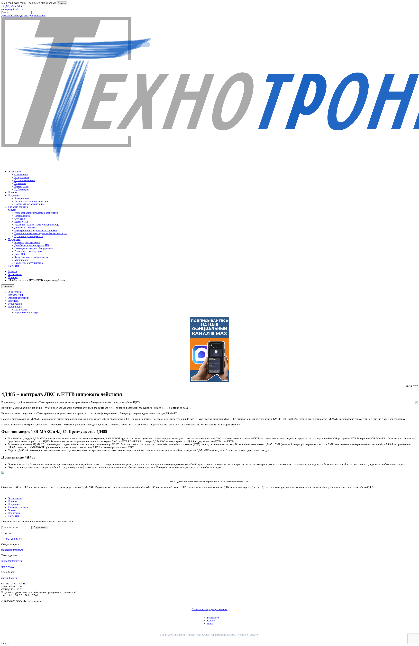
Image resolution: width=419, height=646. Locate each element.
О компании (15, 171)
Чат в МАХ (7, 566)
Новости (13, 192)
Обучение (19, 218)
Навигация (8, 286)
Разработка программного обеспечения (36, 212)
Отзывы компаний (24, 180)
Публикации (21, 189)
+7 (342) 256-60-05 (11, 6)
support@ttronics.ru (11, 561)
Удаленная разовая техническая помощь (36, 224)
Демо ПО (6, 15)
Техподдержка (20, 15)
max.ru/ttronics (9, 578)
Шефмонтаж (21, 221)
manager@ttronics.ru (12, 9)
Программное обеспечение (29, 204)
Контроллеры (21, 198)
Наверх (5, 643)
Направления (21, 177)
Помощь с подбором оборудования (33, 248)
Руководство (21, 186)
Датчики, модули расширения (31, 201)
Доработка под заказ (25, 227)
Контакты (13, 265)
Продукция (14, 195)
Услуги (12, 209)
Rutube (211, 620)
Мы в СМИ (20, 309)
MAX (210, 623)
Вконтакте (213, 617)
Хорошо (62, 3)
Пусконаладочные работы (28, 236)
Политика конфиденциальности (210, 609)
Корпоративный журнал (28, 312)
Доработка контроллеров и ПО (31, 245)
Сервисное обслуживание (28, 263)
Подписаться (40, 527)
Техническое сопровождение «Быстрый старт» (40, 233)
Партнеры (20, 183)
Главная (12, 271)
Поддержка (14, 239)
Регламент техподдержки (28, 251)
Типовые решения (18, 207)
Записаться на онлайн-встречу (31, 257)
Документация (37, 15)
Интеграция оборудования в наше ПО (35, 230)
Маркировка (21, 260)
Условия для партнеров (27, 242)
